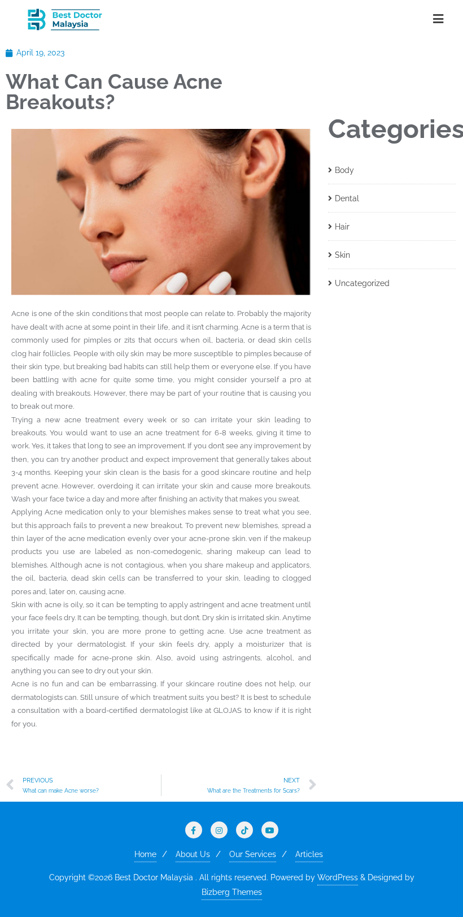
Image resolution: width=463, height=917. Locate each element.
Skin (342, 254)
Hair (342, 226)
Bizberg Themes (232, 892)
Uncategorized (362, 283)
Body (344, 170)
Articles (309, 854)
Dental (347, 198)
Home (145, 854)
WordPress (337, 877)
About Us (193, 854)
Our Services (252, 854)
